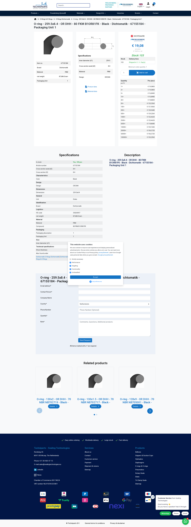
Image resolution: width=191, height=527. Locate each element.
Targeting (75, 266)
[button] (140, 5)
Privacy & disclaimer (117, 523)
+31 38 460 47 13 (46, 461)
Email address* (45, 286)
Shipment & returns (92, 466)
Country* (43, 304)
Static (137, 477)
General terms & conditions (95, 523)
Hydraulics (139, 459)
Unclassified (76, 272)
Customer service (91, 459)
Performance (76, 262)
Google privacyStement (105, 255)
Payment (88, 463)
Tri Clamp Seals (141, 480)
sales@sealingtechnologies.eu (50, 464)
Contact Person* (46, 292)
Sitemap (88, 470)
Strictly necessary (77, 259)
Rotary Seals (140, 473)
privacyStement (103, 252)
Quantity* (43, 316)
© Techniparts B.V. (73, 523)
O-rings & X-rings (141, 466)
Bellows (138, 452)
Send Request (85, 340)
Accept (95, 277)
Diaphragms (139, 463)
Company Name (46, 298)
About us (88, 452)
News (39, 475)
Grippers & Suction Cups (144, 456)
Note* (42, 322)
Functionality (76, 269)
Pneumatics (139, 470)
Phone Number (45, 310)
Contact (88, 456)
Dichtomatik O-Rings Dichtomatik (47, 257)
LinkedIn (40, 470)
